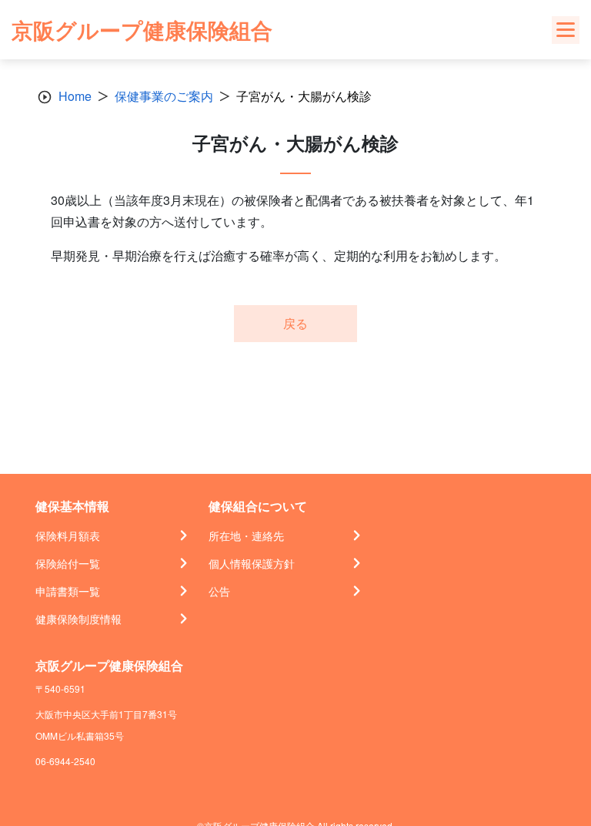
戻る (295, 323)
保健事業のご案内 (164, 96)
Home (75, 96)
